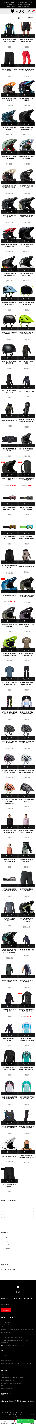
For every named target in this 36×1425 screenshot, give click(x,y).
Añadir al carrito (7, 153)
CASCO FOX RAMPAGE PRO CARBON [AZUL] (9, 128)
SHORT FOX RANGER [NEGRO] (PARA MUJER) (9, 1185)
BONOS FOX (5, 1223)
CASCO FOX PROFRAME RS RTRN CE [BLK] (26, 99)
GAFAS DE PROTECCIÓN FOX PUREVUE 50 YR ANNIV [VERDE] (26, 537)
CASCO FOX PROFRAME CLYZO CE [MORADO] (26, 625)
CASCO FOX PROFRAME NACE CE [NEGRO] (26, 450)
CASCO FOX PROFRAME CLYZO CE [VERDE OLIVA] (9, 625)
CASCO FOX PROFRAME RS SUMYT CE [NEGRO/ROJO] (9, 245)
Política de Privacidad (8, 1380)
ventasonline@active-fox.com (13, 1345)
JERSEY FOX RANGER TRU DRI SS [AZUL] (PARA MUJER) (9, 683)
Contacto (4, 1355)
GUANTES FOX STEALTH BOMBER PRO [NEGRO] (9, 391)
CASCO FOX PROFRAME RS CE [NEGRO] (26, 187)
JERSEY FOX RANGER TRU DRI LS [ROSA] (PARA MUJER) (26, 831)
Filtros (30, 18)
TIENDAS (6, 1324)
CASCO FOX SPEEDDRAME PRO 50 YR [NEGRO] (26, 800)
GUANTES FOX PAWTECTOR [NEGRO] (9, 1010)
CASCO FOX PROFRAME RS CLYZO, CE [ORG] (9, 99)
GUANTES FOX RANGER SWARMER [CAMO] (26, 362)
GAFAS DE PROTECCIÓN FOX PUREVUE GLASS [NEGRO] (9, 508)
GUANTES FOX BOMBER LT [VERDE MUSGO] (9, 981)
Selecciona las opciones (7, 36)
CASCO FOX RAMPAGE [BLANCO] (9, 1156)
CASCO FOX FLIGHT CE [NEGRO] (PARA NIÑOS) (9, 362)
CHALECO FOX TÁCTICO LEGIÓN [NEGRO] (9, 567)
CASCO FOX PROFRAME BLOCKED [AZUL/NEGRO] (26, 157)
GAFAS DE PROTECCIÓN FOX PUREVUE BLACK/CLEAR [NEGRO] (9, 890)
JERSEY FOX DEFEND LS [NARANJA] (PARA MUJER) (9, 861)
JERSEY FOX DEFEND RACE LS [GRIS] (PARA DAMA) (9, 919)
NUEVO (3, 1205)
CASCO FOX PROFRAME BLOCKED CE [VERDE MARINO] (9, 157)
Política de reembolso (8, 1388)
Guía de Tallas (5, 1358)
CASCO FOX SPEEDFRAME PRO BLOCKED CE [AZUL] (9, 304)
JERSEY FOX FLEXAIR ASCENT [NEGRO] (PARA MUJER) (9, 831)
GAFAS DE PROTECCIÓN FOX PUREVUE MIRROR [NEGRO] (9, 537)
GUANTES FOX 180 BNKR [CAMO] (26, 950)
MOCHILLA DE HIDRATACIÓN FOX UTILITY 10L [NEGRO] (26, 1010)
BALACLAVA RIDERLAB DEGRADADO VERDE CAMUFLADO (26, 1156)
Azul (6, 1237)
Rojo (6, 1241)
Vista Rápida (11, 36)
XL (14, 1269)
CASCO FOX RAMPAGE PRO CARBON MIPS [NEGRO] (26, 128)
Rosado (7, 1245)
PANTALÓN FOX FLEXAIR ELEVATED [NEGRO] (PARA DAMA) (9, 713)
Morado (7, 1248)
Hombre (4, 1214)
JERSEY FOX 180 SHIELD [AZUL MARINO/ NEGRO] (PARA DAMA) (26, 1068)
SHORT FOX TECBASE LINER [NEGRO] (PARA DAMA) (26, 41)
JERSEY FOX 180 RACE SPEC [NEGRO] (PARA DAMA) (9, 41)
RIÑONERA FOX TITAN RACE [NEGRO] (9, 450)
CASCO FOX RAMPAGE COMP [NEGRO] (26, 245)
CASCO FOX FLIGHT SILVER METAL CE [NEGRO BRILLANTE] (9, 333)
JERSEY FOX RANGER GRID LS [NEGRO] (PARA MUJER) (26, 713)
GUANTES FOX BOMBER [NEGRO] (26, 391)
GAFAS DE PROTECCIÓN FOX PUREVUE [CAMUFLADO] (26, 508)
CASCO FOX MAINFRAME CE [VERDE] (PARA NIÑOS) (26, 333)
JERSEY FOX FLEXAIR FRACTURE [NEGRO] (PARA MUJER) (9, 1098)
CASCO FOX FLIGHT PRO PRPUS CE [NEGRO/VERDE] (26, 304)
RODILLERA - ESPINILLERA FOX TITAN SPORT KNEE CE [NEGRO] (26, 420)
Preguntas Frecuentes (8, 1366)
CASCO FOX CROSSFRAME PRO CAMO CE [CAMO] (26, 742)
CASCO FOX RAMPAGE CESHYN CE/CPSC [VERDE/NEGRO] (26, 596)
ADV (2, 1220)
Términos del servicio (8, 1386)
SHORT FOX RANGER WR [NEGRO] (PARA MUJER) (9, 70)
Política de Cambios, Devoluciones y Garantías (16, 1363)
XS (2, 1269)
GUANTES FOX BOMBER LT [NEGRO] (9, 1039)
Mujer (3, 1217)
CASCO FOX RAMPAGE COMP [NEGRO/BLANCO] (26, 274)
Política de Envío (6, 1360)
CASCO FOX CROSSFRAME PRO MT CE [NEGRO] (9, 742)
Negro (7, 1252)
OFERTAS (4, 1226)
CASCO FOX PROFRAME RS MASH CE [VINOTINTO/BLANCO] (9, 187)
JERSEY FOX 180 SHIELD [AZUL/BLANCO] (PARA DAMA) (26, 1039)
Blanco (7, 1256)
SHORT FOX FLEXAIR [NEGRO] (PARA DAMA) (27, 890)
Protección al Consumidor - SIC (11, 1383)
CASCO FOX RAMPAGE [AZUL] (9, 596)
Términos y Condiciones (8, 1375)
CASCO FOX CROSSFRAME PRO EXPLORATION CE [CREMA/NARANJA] (9, 801)
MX (2, 1208)
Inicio (4, 18)
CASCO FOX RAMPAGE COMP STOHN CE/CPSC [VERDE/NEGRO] (26, 920)
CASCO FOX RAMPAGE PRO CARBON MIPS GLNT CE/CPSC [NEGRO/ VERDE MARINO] (9, 951)
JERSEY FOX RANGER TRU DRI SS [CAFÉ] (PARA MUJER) (26, 654)
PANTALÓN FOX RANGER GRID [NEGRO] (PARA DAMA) (26, 683)
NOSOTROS (7, 1322)
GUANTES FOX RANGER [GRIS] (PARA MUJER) (26, 861)
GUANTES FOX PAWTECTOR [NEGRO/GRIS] (26, 981)
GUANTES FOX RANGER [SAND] (26, 567)
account (29, 11)
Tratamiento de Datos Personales (12, 1377)
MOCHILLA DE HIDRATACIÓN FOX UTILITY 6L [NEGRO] (26, 479)
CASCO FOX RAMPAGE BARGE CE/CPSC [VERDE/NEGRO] (9, 654)
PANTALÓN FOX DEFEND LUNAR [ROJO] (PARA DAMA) (26, 70)
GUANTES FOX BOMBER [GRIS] (9, 421)
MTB (2, 1211)
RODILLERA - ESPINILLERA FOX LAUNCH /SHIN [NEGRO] (26, 1127)
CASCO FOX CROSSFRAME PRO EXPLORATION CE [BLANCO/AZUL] (26, 771)
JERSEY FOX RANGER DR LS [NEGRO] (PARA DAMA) (9, 1068)
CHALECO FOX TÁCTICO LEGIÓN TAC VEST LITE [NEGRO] (9, 1127)
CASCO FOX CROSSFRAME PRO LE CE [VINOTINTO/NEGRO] (9, 771)
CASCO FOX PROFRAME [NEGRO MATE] (9, 479)
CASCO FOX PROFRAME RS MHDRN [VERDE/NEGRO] (26, 216)
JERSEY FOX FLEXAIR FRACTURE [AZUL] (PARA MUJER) (26, 1098)
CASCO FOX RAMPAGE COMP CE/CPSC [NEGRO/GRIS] (9, 274)
